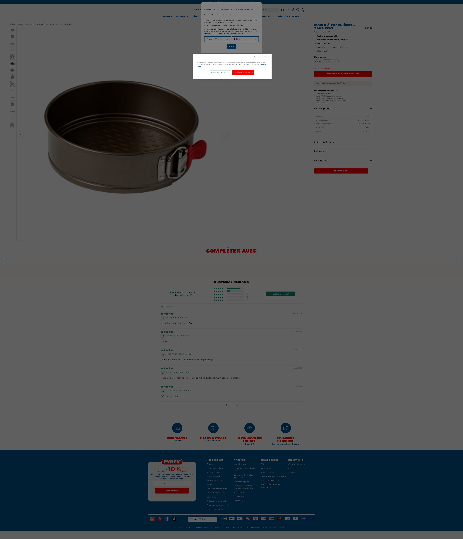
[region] (232, 66)
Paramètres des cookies (220, 73)
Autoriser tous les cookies (243, 73)
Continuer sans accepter (262, 57)
